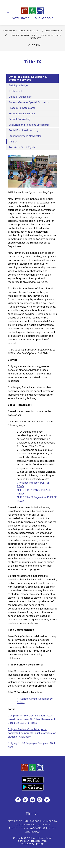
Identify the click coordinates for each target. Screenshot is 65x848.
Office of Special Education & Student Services (36, 37)
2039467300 (32, 831)
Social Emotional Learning (23, 130)
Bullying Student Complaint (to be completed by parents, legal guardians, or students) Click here (32, 733)
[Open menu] (8, 12)
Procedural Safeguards (22, 107)
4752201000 (37, 828)
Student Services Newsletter (25, 135)
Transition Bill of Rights (22, 147)
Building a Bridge (18, 85)
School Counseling (19, 119)
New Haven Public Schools (20, 30)
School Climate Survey (22, 113)
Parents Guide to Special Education (29, 102)
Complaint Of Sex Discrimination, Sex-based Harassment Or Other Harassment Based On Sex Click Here (32, 719)
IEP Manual (16, 91)
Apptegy (39, 843)
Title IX (36, 45)
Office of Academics (20, 96)
